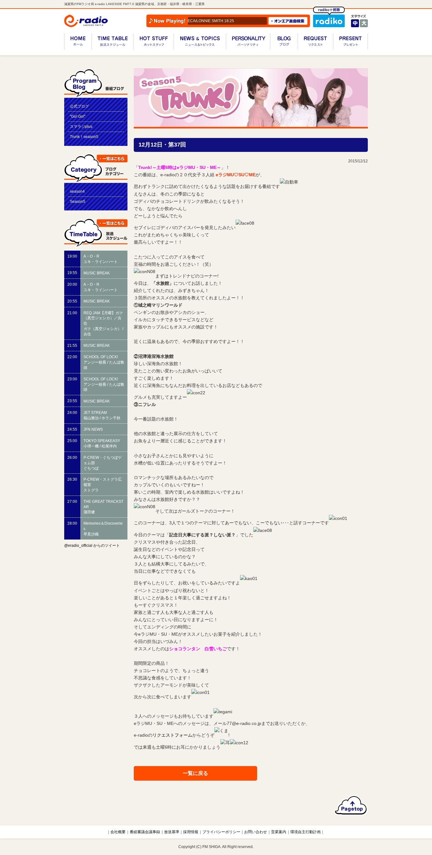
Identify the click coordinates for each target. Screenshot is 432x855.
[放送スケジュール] (112, 43)
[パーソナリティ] (248, 43)
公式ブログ (79, 106)
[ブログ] (284, 43)
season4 (77, 191)
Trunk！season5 (84, 136)
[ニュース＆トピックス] (200, 43)
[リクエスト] (315, 43)
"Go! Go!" (77, 116)
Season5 (77, 201)
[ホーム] (77, 43)
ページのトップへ (351, 805)
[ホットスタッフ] (153, 43)
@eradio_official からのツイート (92, 545)
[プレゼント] (350, 43)
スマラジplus (81, 126)
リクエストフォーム (172, 735)
